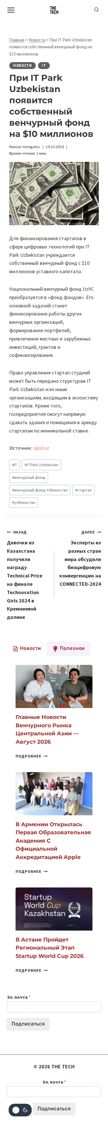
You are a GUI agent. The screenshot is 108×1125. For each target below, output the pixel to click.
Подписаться (28, 1024)
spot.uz (41, 448)
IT (44, 65)
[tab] (27, 648)
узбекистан (23, 502)
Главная (16, 40)
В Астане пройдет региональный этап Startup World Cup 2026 (50, 947)
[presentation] (54, 686)
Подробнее (32, 756)
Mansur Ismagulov (24, 146)
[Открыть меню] (11, 10)
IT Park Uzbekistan (41, 464)
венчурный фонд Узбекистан (40, 490)
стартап (83, 490)
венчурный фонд (29, 477)
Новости (37, 40)
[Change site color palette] (20, 1110)
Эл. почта (19, 997)
